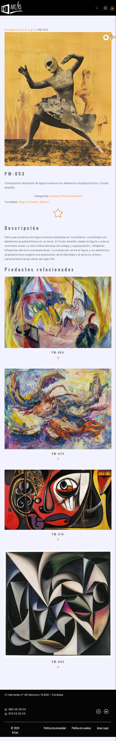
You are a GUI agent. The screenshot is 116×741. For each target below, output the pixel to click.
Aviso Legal (102, 728)
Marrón (44, 202)
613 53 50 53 (17, 713)
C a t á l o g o (26, 29)
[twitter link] (106, 711)
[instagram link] (98, 711)
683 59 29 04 (17, 709)
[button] (106, 37)
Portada (10, 29)
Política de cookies (81, 728)
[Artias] (12, 8)
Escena (54, 196)
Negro (23, 202)
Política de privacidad (55, 728)
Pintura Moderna (71, 196)
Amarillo (33, 202)
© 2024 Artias (15, 730)
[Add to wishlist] (58, 213)
